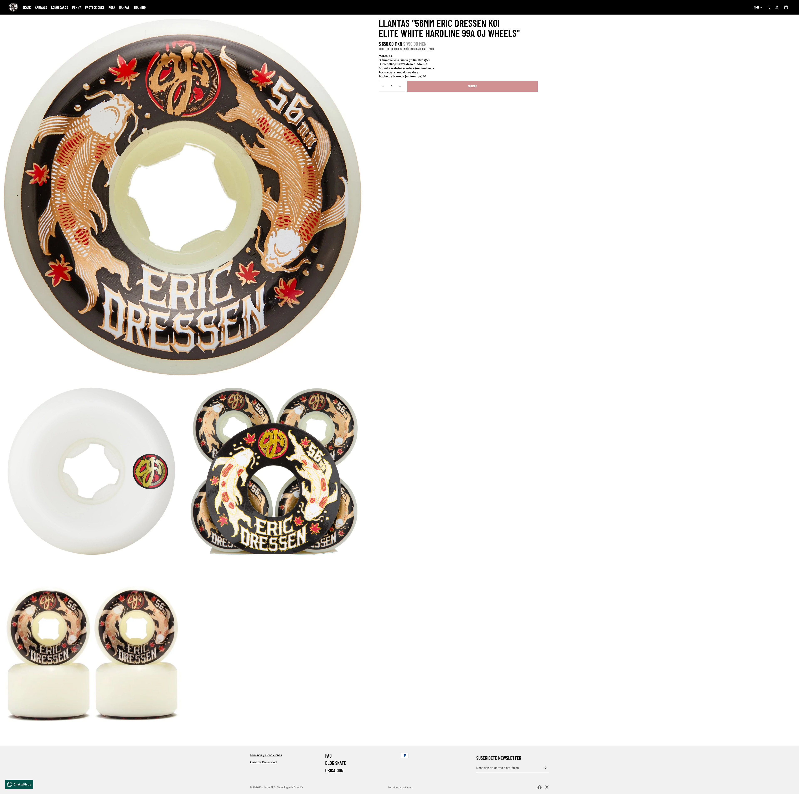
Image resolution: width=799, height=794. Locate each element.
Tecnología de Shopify (290, 787)
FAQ (328, 756)
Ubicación (334, 770)
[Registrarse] (545, 767)
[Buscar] (768, 7)
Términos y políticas (399, 787)
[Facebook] (539, 787)
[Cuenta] (777, 7)
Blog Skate (335, 763)
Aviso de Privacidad (263, 762)
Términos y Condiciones (266, 755)
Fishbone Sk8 (267, 787)
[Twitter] (546, 787)
